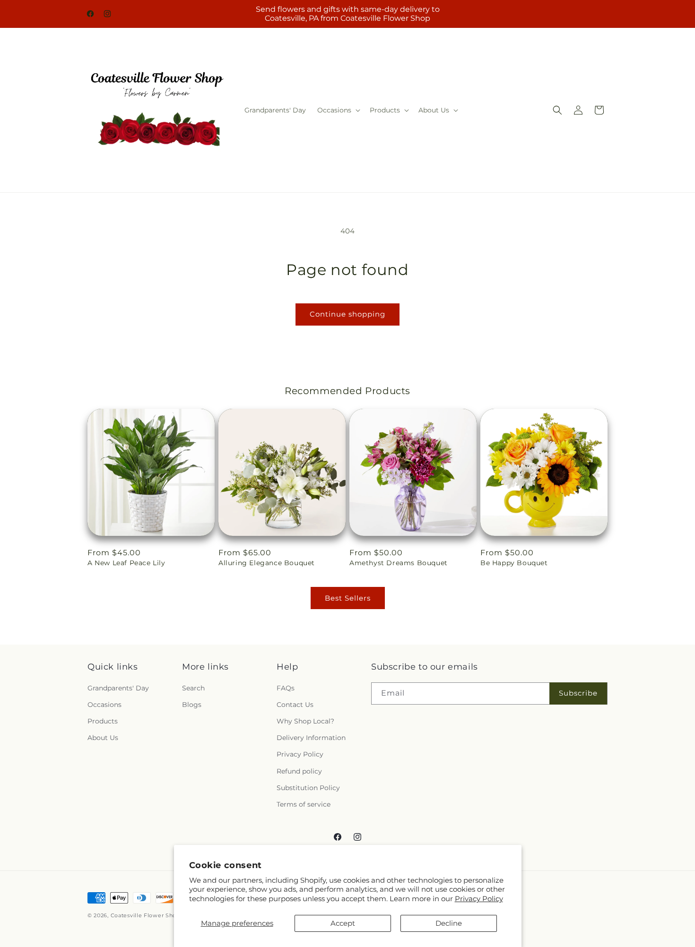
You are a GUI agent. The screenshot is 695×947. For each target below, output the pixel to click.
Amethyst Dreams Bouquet (398, 563)
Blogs (191, 704)
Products (102, 721)
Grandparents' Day (118, 688)
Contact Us (295, 704)
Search (193, 688)
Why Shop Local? (305, 721)
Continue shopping (347, 314)
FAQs (286, 688)
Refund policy (299, 771)
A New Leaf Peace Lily (126, 563)
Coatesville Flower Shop (146, 915)
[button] (338, 110)
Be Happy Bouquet (514, 563)
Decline (448, 923)
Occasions (104, 704)
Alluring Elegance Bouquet (266, 563)
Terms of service (303, 804)
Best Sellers (348, 598)
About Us (102, 737)
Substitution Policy (308, 787)
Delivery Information (311, 737)
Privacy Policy (479, 898)
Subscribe (578, 693)
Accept (342, 923)
